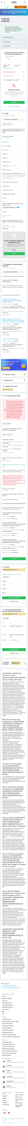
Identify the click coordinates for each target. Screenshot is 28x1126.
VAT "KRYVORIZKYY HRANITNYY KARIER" (10, 987)
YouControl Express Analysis (9, 1034)
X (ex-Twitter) (5, 1104)
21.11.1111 (4, 626)
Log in (7, 7)
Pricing (4, 996)
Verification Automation (8, 1030)
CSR (3, 1013)
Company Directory (6, 1042)
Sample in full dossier (14, 597)
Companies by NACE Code (8, 1044)
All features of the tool (14, 601)
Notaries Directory (6, 1055)
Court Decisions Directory (8, 1046)
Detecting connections (7, 1032)
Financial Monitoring (7, 1023)
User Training (5, 1009)
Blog (3, 1011)
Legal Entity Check (6, 1019)
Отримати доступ (8, 389)
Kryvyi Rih (14, 706)
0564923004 (5, 228)
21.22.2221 (4, 634)
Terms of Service (19, 1094)
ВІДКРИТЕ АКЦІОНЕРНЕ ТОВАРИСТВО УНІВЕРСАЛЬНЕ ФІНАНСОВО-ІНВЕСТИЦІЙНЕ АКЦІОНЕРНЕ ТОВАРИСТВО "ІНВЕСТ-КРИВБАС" (13, 320)
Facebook (4, 1096)
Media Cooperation (6, 1002)
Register (14, 253)
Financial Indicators (7, 1028)
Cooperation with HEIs (7, 1005)
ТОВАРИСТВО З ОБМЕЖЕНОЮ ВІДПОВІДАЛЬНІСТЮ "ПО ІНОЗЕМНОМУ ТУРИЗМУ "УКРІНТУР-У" (12, 300)
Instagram (4, 1102)
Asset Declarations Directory (9, 1053)
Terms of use (18, 1097)
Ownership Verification (7, 1025)
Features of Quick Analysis (14, 106)
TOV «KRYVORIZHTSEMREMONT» (9, 985)
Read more (23, 173)
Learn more (6, 368)
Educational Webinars (7, 1007)
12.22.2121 (4, 640)
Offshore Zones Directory (8, 1048)
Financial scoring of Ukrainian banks (11, 1036)
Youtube (4, 1100)
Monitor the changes (8, 37)
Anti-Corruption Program (19, 1106)
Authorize (14, 250)
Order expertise (7, 46)
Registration (21, 7)
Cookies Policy (18, 1103)
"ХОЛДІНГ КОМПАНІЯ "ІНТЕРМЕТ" (10, 339)
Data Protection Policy (19, 1100)
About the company (7, 998)
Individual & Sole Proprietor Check (10, 1021)
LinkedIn (4, 1098)
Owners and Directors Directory (9, 1051)
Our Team (4, 1000)
